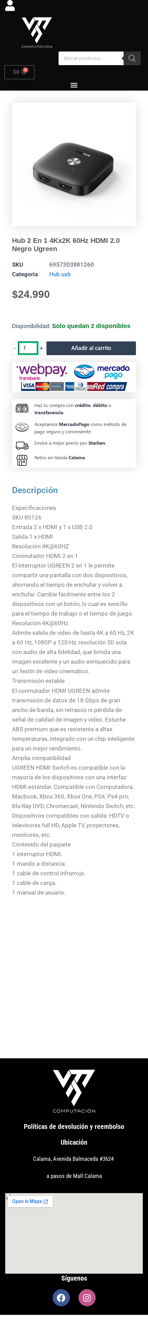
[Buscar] (132, 58)
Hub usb (60, 274)
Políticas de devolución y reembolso (74, 1126)
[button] (74, 85)
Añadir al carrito (91, 348)
